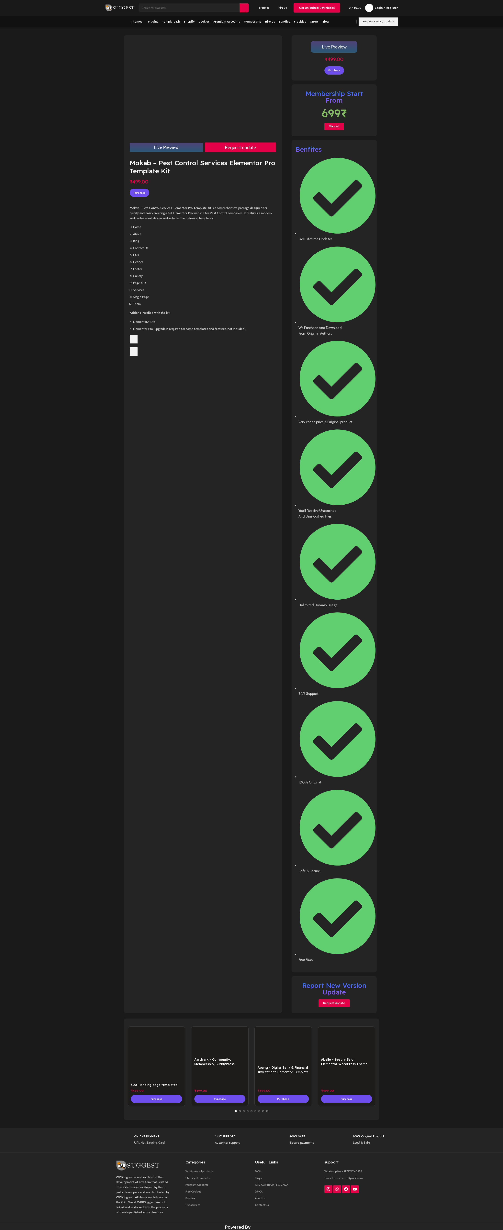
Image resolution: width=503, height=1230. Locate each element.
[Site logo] (120, 7)
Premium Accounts (196, 1184)
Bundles (190, 1198)
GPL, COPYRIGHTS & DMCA (271, 1184)
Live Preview (166, 147)
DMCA (259, 1191)
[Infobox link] (157, 1140)
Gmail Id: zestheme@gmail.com (343, 1178)
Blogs (258, 1178)
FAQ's (258, 1171)
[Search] (244, 7)
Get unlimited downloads (317, 8)
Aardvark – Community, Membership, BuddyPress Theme (214, 1063)
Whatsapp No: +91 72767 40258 (343, 1171)
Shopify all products (197, 1178)
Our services (192, 1205)
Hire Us (283, 7)
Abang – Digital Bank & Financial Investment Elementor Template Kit (283, 1072)
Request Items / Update (378, 21)
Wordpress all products (199, 1171)
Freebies (264, 7)
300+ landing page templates (154, 1085)
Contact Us (262, 1205)
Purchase (139, 192)
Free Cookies (193, 1191)
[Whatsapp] (337, 1189)
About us (260, 1198)
